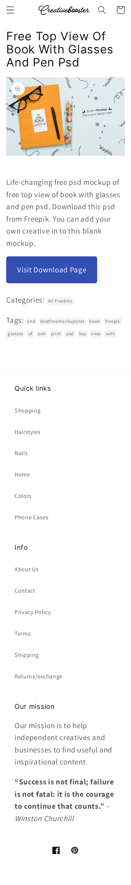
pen (42, 333)
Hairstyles (28, 432)
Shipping (27, 655)
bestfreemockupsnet (62, 321)
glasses (15, 333)
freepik (112, 321)
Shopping (28, 410)
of (30, 333)
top (82, 333)
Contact (25, 590)
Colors (23, 496)
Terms (23, 633)
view (96, 333)
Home (22, 474)
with (110, 333)
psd (70, 333)
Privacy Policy (33, 612)
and (31, 321)
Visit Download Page (51, 270)
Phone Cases (32, 517)
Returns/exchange (39, 676)
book (94, 321)
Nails (21, 453)
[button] (10, 10)
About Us (27, 569)
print (56, 333)
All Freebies (60, 301)
